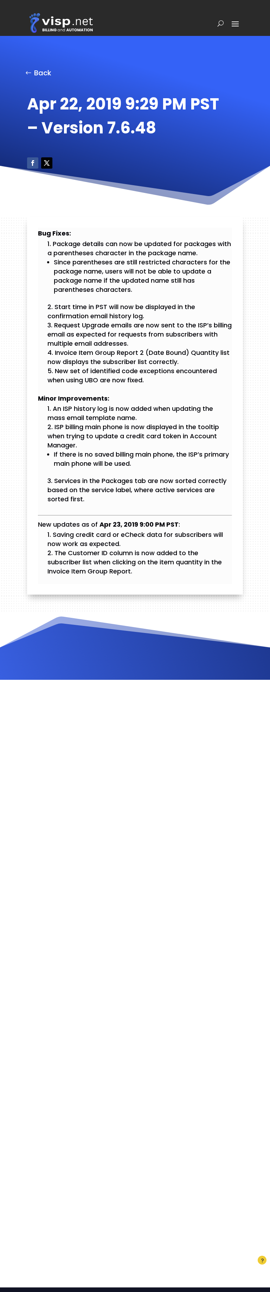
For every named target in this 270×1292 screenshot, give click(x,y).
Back (42, 73)
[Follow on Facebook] (32, 163)
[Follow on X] (46, 163)
